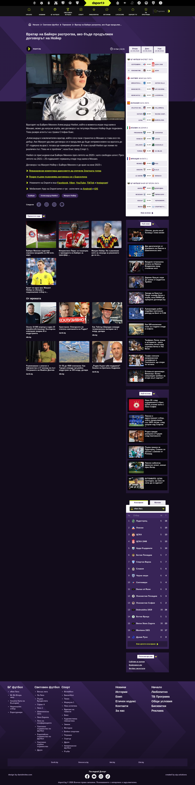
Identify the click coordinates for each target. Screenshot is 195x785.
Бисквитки (158, 706)
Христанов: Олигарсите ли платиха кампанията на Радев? (73, 328)
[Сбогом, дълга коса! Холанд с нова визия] (147, 235)
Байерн (31, 196)
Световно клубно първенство (42, 744)
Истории (106, 14)
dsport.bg (37, 49)
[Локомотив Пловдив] (139, 3)
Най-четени (145, 394)
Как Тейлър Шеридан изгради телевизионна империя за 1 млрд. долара (105, 329)
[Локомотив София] (146, 3)
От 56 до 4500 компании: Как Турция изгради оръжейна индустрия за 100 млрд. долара (73, 368)
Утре (159, 50)
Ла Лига (140, 103)
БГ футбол (55, 14)
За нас (120, 710)
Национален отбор (15, 708)
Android (87, 189)
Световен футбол (68, 13)
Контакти (121, 706)
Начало (29, 14)
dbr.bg (28, 337)
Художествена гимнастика (70, 720)
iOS (96, 189)
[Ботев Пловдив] (70, 3)
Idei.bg (112, 762)
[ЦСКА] (41, 3)
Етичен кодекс (125, 701)
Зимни (67, 724)
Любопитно (94, 14)
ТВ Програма (146, 13)
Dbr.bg (141, 762)
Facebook (62, 183)
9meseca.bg (83, 762)
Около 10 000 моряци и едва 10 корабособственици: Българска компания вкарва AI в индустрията (40, 330)
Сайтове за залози (137, 662)
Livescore (120, 14)
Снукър (67, 739)
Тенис (66, 699)
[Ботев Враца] (160, 3)
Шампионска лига (43, 713)
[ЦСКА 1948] (48, 3)
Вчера (134, 50)
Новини (42, 14)
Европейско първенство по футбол (44, 736)
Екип (118, 696)
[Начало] (29, 25)
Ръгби (67, 751)
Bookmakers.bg (135, 665)
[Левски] (56, 3)
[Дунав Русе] (132, 3)
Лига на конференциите (44, 722)
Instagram (102, 183)
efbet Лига (142, 60)
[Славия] (117, 3)
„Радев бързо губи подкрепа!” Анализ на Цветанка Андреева (106, 367)
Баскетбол (69, 695)
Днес (147, 50)
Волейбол (68, 692)
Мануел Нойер (70, 196)
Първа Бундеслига (42, 700)
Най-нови (146, 224)
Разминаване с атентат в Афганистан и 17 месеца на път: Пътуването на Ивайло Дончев (41, 368)
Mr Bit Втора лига (145, 183)
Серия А (139, 128)
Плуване (68, 735)
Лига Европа (43, 717)
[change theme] (168, 11)
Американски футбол (70, 747)
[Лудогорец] (34, 3)
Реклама (157, 710)
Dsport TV (133, 14)
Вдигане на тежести (69, 710)
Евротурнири (16, 712)
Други (39, 750)
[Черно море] (153, 3)
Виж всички (146, 213)
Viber (72, 183)
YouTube (81, 183)
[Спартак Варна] (77, 3)
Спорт (81, 14)
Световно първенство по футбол (44, 728)
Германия (66, 25)
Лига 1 (139, 159)
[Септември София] (124, 3)
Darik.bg (54, 762)
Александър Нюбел (49, 196)
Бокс (66, 715)
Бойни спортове (71, 731)
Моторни (68, 728)
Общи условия (161, 701)
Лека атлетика (70, 706)
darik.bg (62, 333)
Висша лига (141, 78)
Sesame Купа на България (17, 702)
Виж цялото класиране (146, 644)
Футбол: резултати (137, 669)
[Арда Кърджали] (63, 3)
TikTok (90, 183)
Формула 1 (69, 702)
